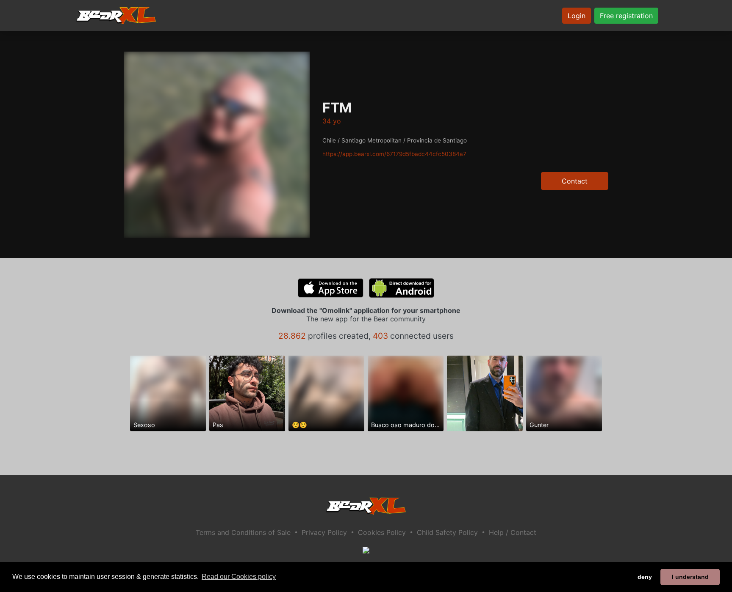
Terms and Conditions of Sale (243, 532)
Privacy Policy (324, 532)
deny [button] (645, 576)
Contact (575, 181)
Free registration (626, 15)
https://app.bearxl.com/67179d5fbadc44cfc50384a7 (394, 154)
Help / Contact (512, 532)
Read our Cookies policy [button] (239, 576)
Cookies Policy (382, 532)
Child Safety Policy (447, 532)
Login (576, 15)
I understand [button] (690, 576)
